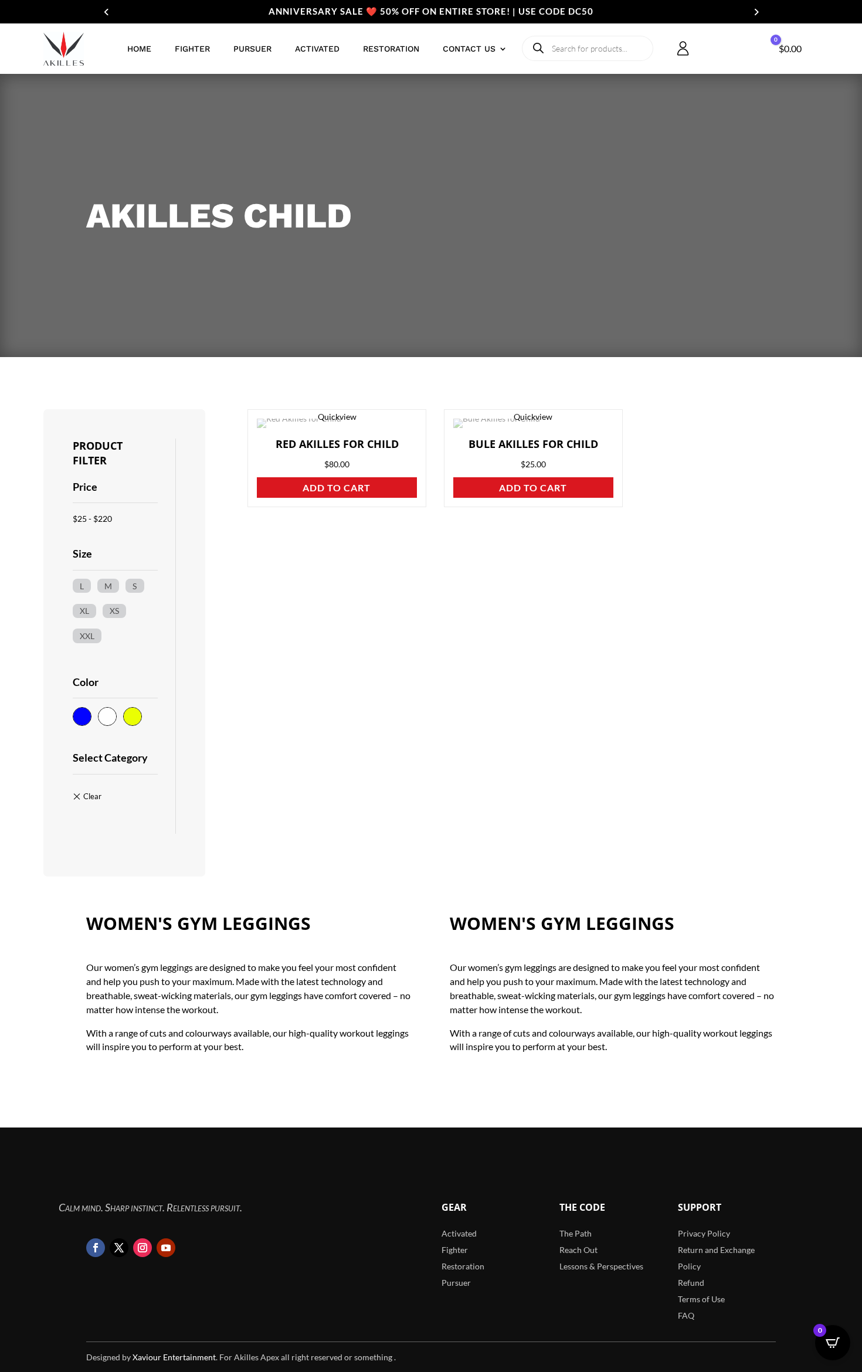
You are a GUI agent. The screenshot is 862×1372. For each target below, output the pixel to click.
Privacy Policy (704, 1233)
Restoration (391, 48)
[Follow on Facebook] (95, 1247)
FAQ (686, 1315)
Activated (317, 48)
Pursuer (252, 48)
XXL (87, 635)
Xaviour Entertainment (174, 1357)
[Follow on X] (119, 1247)
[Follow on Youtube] (166, 1247)
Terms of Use (701, 1299)
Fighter (192, 48)
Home (139, 48)
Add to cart (337, 487)
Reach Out (578, 1250)
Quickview (337, 417)
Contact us (469, 48)
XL (84, 610)
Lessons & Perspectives (601, 1266)
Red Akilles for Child (337, 444)
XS (114, 610)
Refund (691, 1283)
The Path (575, 1233)
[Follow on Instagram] (142, 1247)
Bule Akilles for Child (533, 444)
